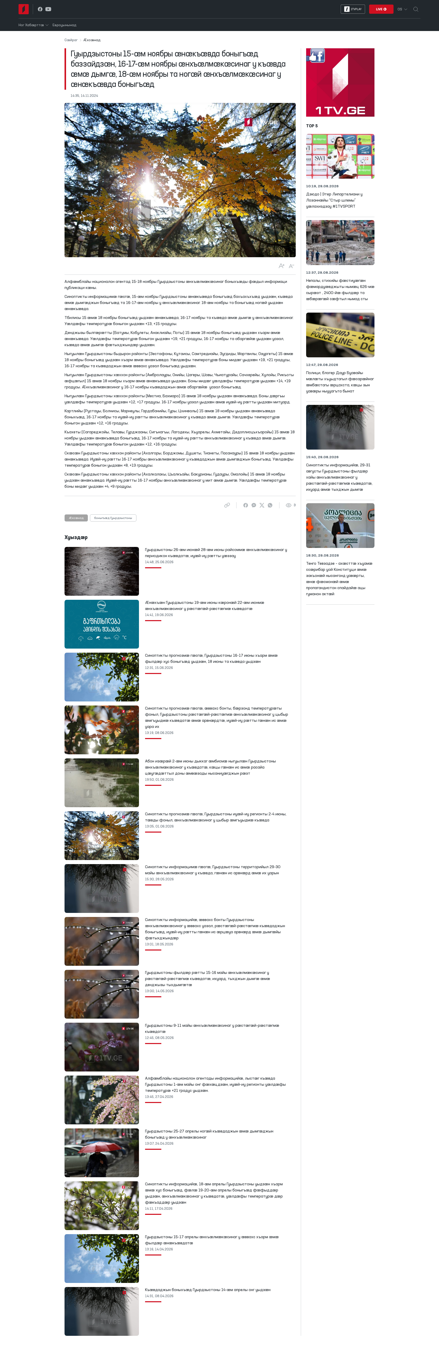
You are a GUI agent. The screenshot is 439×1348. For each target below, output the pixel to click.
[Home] (24, 9)
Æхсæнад (76, 518)
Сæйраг (71, 40)
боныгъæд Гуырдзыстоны (113, 518)
